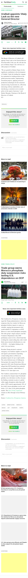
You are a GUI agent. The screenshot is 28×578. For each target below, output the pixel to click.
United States (5, 410)
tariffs (21, 407)
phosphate (14, 407)
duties (3, 404)
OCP (9, 407)
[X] (19, 42)
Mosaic (4, 407)
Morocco (18, 404)
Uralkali (4, 104)
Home (2, 10)
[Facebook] (15, 42)
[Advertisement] (14, 249)
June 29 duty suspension (15, 390)
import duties (10, 404)
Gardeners (20, 6)
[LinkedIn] (22, 42)
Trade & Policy (10, 264)
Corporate (8, 10)
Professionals (7, 6)
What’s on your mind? (7, 147)
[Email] (25, 42)
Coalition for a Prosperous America (16, 398)
